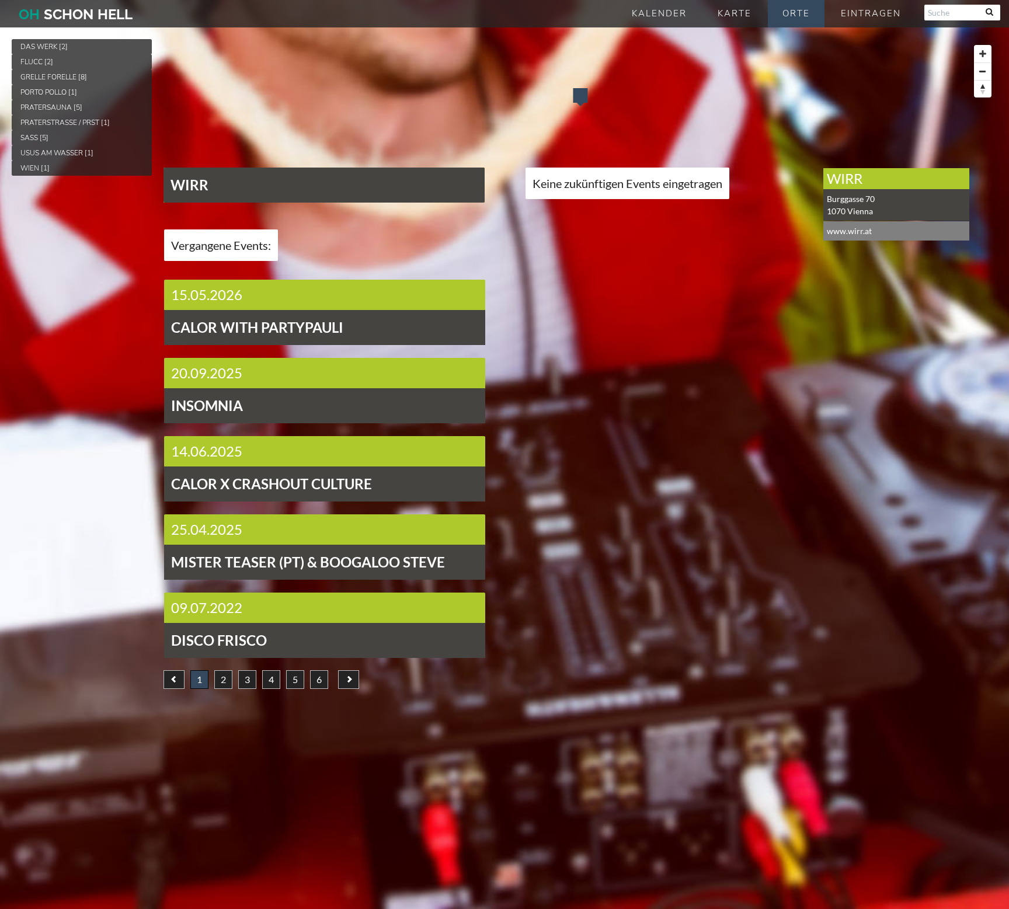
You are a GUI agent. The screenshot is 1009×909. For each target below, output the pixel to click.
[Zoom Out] (982, 71)
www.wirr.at (849, 231)
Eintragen (871, 13)
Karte (734, 13)
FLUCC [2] (36, 62)
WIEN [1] (35, 168)
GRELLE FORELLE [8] (53, 77)
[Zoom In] (982, 53)
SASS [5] (34, 137)
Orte (796, 13)
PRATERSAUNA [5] (51, 107)
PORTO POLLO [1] (48, 92)
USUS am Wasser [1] (56, 153)
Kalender (659, 13)
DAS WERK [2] (44, 46)
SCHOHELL (76, 14)
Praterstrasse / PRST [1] (65, 122)
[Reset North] (982, 88)
